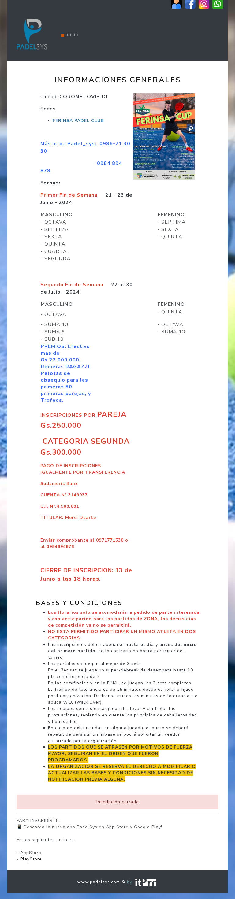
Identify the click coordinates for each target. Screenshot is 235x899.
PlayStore (31, 859)
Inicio (72, 35)
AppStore (30, 853)
